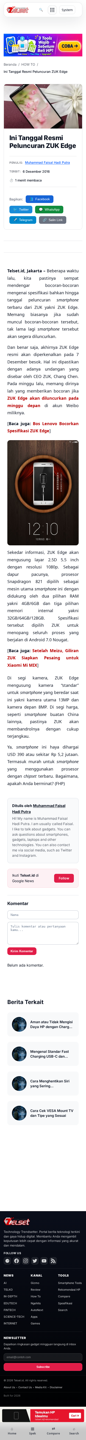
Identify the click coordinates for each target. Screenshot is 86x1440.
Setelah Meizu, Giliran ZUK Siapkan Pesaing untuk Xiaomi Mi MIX (43, 658)
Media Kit (41, 1387)
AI (5, 1283)
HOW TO (28, 64)
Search (62, 1310)
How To (36, 1296)
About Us (9, 1387)
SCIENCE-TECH (14, 1316)
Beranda (10, 64)
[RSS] (53, 1261)
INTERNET (10, 1323)
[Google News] (7, 1261)
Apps (34, 1316)
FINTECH (10, 1310)
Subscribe (43, 1367)
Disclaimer (56, 1387)
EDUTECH (10, 1303)
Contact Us (25, 1387)
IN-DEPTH (10, 1296)
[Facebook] (16, 1261)
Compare (64, 1296)
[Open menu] (52, 10)
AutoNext (37, 1310)
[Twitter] (35, 1261)
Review (35, 1289)
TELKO (8, 1289)
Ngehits (36, 1303)
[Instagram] (25, 1261)
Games (35, 1323)
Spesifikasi (65, 1303)
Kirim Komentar (22, 951)
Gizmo (35, 1283)
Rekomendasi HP (69, 1289)
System (67, 10)
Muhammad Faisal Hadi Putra (47, 162)
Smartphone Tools (70, 1283)
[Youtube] (44, 1261)
